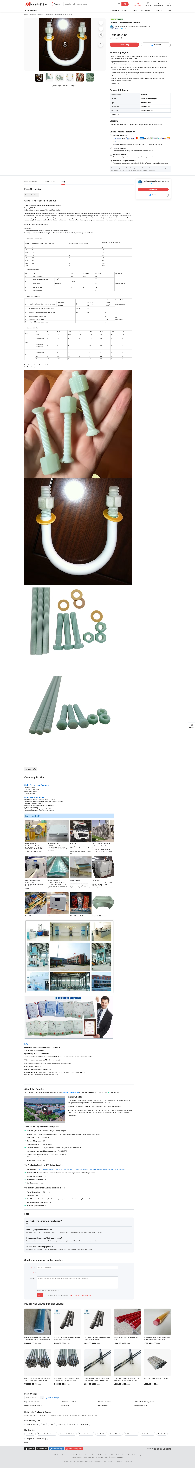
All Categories (31, 10)
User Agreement (108, 1461)
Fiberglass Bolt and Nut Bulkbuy (36, 1439)
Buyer (124, 10)
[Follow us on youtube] (164, 1449)
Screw (51, 1424)
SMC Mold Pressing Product (64, 1169)
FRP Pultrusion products (46, 1169)
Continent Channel (121, 1455)
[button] (119, 4)
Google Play (42, 1449)
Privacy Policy (128, 1461)
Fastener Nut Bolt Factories (47, 1434)
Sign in (168, 5)
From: (34, 1267)
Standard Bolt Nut (115, 1434)
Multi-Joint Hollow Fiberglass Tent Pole (156, 1378)
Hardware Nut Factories (67, 1434)
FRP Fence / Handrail (104, 1402)
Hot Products (56, 1455)
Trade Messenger (56, 1449)
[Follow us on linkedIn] (169, 1449)
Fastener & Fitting (61, 15)
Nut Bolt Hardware (148, 1434)
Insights (140, 1455)
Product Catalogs (53, 1398)
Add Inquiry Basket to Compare (65, 85)
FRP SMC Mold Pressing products (144, 1402)
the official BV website (71, 1092)
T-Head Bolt (61, 1424)
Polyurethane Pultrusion (32, 1402)
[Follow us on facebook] (155, 1449)
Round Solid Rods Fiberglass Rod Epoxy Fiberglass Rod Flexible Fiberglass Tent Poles (96, 1380)
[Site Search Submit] (125, 4)
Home (26, 15)
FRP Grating (65, 1405)
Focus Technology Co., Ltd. (83, 1461)
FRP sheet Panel (103, 1405)
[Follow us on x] (158, 1449)
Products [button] (57, 4)
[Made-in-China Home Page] (35, 4)
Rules (169, 10)
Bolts (70, 15)
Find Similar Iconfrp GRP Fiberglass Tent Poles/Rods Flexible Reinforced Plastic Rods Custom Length (126, 1380)
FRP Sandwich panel (140, 1405)
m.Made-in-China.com (102, 1457)
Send (39, 1295)
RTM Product (121, 1169)
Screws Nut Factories (86, 1434)
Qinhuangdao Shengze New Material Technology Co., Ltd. (133, 26)
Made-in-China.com (88, 1457)
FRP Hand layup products (32, 1405)
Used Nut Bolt (101, 1434)
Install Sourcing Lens (75, 1449)
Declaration (119, 1461)
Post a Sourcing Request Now (80, 1295)
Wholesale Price (109, 1455)
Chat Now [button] (157, 45)
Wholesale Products (97, 1455)
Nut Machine (30, 1434)
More (26, 1442)
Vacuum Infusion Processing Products (103, 1169)
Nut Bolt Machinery (131, 1434)
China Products (66, 1455)
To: (35, 1273)
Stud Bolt (72, 1424)
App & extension (146, 10)
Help (134, 10)
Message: (33, 1278)
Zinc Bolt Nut (162, 1434)
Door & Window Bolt (32, 1424)
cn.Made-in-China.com (116, 1457)
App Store (29, 1449)
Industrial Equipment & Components (41, 15)
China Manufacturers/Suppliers (81, 1455)
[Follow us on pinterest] (167, 1449)
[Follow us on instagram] (161, 1449)
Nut (44, 1424)
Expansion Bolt (83, 1424)
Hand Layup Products (82, 1169)
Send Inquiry (124, 45)
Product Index (132, 1455)
